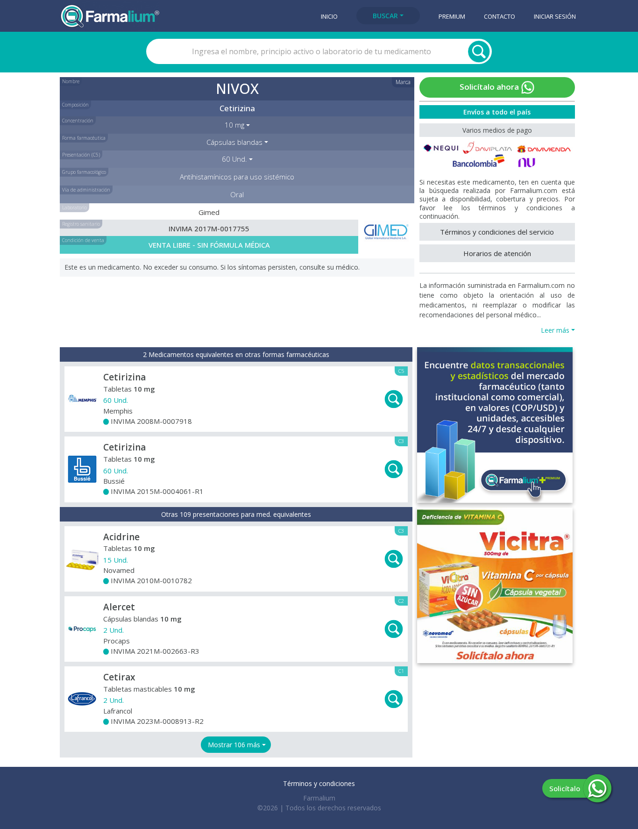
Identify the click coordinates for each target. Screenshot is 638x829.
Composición (75, 104)
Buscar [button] (385, 15)
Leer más (555, 330)
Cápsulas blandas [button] (234, 142)
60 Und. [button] (234, 159)
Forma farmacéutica (84, 138)
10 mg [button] (234, 124)
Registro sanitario (81, 224)
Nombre (70, 81)
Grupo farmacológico (84, 172)
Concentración (77, 120)
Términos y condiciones (319, 783)
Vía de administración (86, 189)
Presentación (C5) (81, 154)
